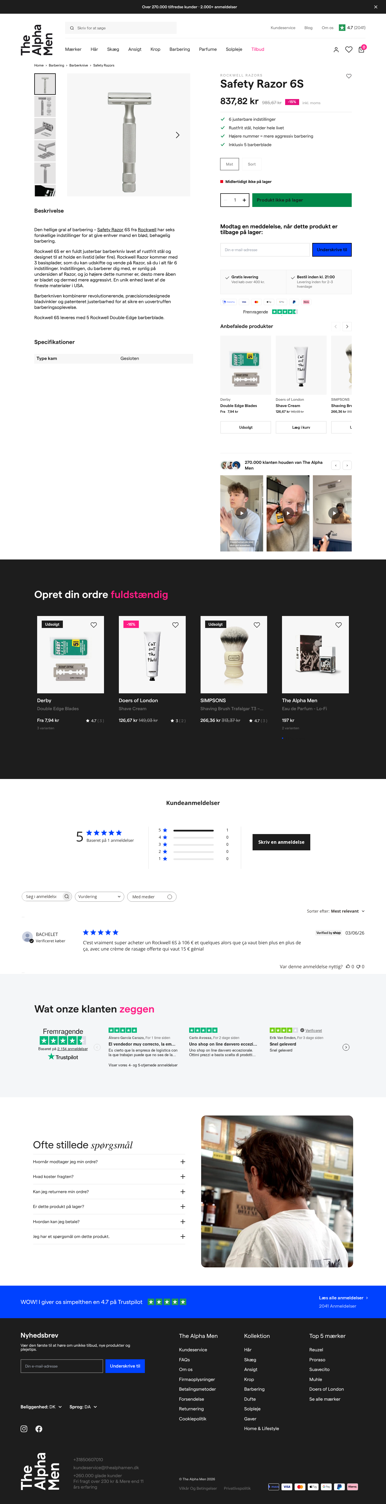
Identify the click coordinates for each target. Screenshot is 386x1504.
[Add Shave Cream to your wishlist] (175, 625)
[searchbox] (41, 896)
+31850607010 (88, 1459)
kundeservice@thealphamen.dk (106, 1467)
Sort (252, 164)
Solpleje (252, 1409)
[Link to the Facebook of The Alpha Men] (38, 1429)
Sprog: (77, 1407)
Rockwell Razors (241, 75)
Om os (186, 1369)
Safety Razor (110, 229)
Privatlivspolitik (237, 1488)
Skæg (250, 1360)
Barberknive (78, 65)
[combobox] (99, 897)
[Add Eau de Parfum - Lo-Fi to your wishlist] (338, 625)
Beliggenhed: (35, 1407)
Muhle (315, 1379)
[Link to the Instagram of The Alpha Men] (24, 1429)
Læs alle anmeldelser (341, 1297)
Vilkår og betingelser (198, 1488)
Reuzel (316, 1350)
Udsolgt (246, 427)
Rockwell (147, 229)
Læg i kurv (301, 427)
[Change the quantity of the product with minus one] (225, 200)
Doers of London (326, 1389)
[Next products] (347, 326)
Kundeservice (193, 1350)
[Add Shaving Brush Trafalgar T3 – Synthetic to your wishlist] (257, 625)
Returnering (191, 1409)
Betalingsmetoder (197, 1389)
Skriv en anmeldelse (281, 842)
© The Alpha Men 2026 (197, 1479)
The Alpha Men (198, 1336)
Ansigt (250, 1369)
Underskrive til (332, 249)
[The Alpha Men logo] (37, 40)
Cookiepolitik (193, 1419)
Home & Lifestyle (261, 1428)
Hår (248, 1350)
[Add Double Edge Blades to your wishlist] (93, 625)
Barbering (56, 65)
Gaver (250, 1419)
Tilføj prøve (295, 738)
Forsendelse (191, 1399)
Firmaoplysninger (197, 1379)
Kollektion (257, 1336)
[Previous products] (335, 326)
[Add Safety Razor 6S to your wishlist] (349, 76)
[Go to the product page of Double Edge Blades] (245, 365)
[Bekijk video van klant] (241, 513)
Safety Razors (103, 65)
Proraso (317, 1360)
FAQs (184, 1360)
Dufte (250, 1399)
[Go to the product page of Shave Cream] (301, 365)
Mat (229, 164)
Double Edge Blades (238, 405)
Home (39, 65)
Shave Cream (288, 405)
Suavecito (319, 1369)
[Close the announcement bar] (375, 6)
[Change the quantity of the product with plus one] (244, 200)
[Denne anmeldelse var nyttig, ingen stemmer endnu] (348, 966)
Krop (249, 1379)
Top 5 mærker (327, 1336)
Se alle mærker (325, 1399)
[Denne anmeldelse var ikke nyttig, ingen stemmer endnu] (358, 966)
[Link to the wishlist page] (349, 50)
